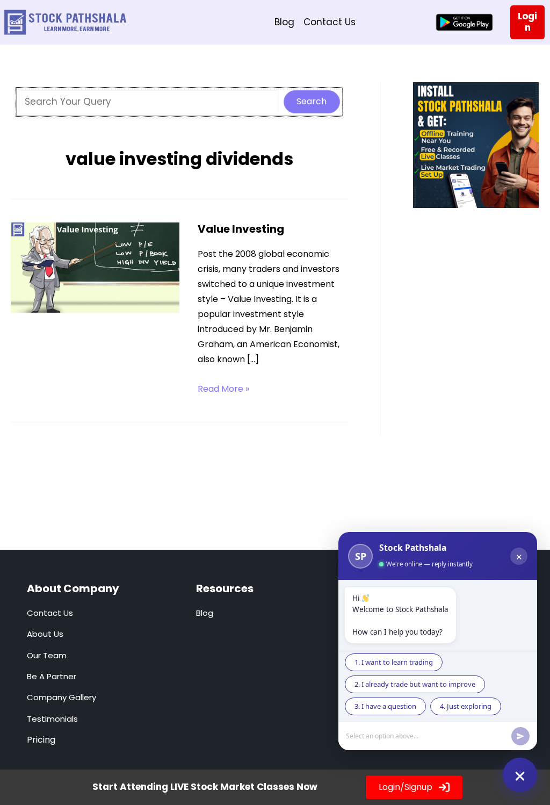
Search (311, 101)
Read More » (223, 389)
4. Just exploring (465, 706)
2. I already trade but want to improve (414, 684)
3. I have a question (385, 706)
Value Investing (241, 228)
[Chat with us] (520, 775)
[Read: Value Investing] (95, 269)
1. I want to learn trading (393, 662)
